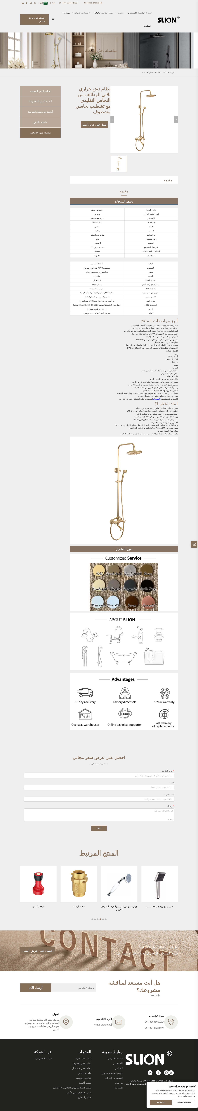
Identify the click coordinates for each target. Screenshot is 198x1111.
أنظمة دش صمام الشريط (40, 111)
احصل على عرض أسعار (36, 19)
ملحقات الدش (40, 122)
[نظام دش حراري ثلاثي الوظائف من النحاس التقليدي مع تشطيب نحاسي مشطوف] (144, 119)
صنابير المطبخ (84, 1097)
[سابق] (112, 119)
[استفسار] (194, 544)
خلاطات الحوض (83, 1078)
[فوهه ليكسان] (79, 884)
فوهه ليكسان (79, 906)
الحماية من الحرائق (82, 13)
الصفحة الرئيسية (145, 13)
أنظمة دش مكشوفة (81, 1063)
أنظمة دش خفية (83, 1058)
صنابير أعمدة (85, 1082)
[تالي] (176, 119)
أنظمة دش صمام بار (81, 1068)
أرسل (99, 828)
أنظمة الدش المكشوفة (40, 101)
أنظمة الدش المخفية (40, 91)
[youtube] (35, 3)
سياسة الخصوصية (43, 1058)
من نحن (66, 13)
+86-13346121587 (70, 3)
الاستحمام (132, 13)
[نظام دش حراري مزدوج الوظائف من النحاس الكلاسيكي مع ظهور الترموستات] (38, 884)
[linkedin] (23, 3)
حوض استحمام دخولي (103, 13)
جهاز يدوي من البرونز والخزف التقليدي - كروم (160, 908)
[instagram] (31, 3)
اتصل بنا (147, 26)
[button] (106, 919)
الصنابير (120, 13)
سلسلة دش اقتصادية (149, 72)
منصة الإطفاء (119, 906)
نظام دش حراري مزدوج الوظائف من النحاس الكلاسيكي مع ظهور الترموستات (38, 909)
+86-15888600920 (154, 1021)
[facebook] (27, 3)
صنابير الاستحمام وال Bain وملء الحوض (72, 1087)
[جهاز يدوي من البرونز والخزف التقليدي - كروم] (159, 884)
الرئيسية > (170, 72)
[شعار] (168, 19)
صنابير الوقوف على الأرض (79, 1092)
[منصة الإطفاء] (119, 884)
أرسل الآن (36, 988)
